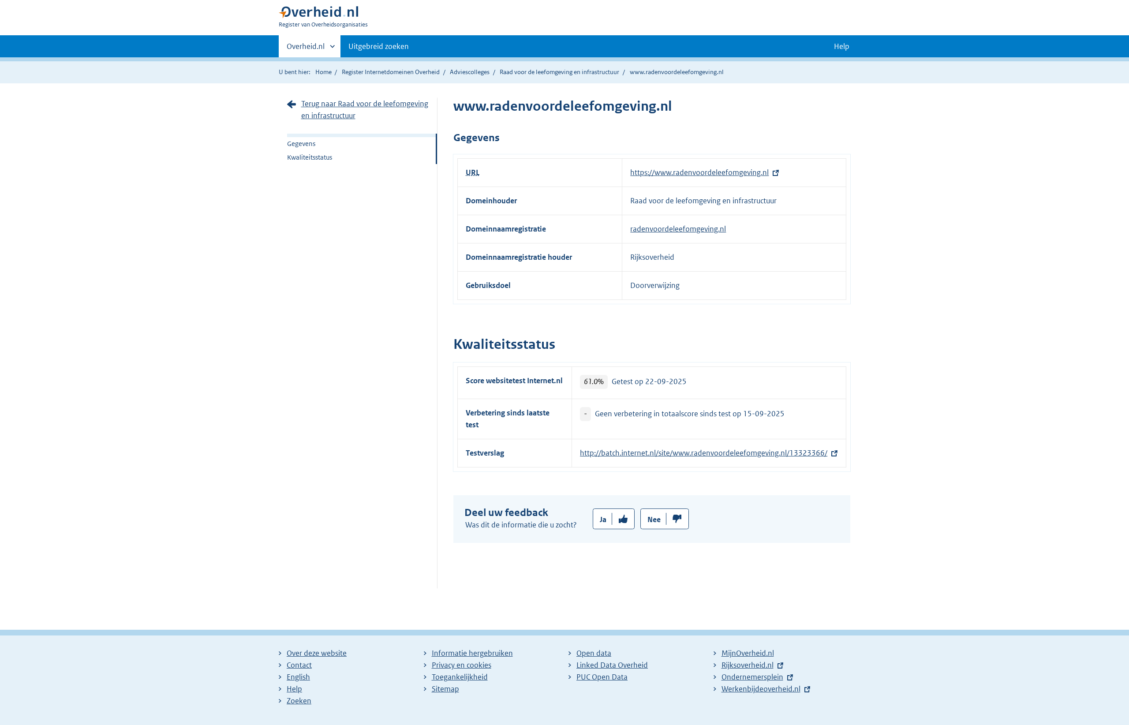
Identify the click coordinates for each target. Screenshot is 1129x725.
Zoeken (299, 701)
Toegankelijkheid (460, 677)
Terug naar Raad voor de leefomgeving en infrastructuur (364, 109)
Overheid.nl (306, 49)
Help (294, 689)
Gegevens (301, 143)
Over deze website (317, 653)
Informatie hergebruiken (472, 653)
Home (323, 72)
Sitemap (445, 689)
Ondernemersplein (752, 677)
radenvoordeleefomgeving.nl (678, 229)
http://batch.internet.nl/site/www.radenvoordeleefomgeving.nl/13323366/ (703, 453)
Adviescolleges (470, 72)
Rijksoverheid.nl (748, 665)
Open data (593, 653)
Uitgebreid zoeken (378, 46)
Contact (299, 665)
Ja (603, 519)
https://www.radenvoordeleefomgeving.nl (699, 172)
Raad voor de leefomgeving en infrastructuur (559, 72)
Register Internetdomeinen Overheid (391, 72)
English (298, 677)
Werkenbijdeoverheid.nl (761, 689)
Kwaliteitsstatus (309, 157)
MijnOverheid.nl (748, 653)
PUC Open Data (602, 677)
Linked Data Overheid (612, 665)
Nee (654, 519)
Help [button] (841, 46)
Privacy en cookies (461, 665)
